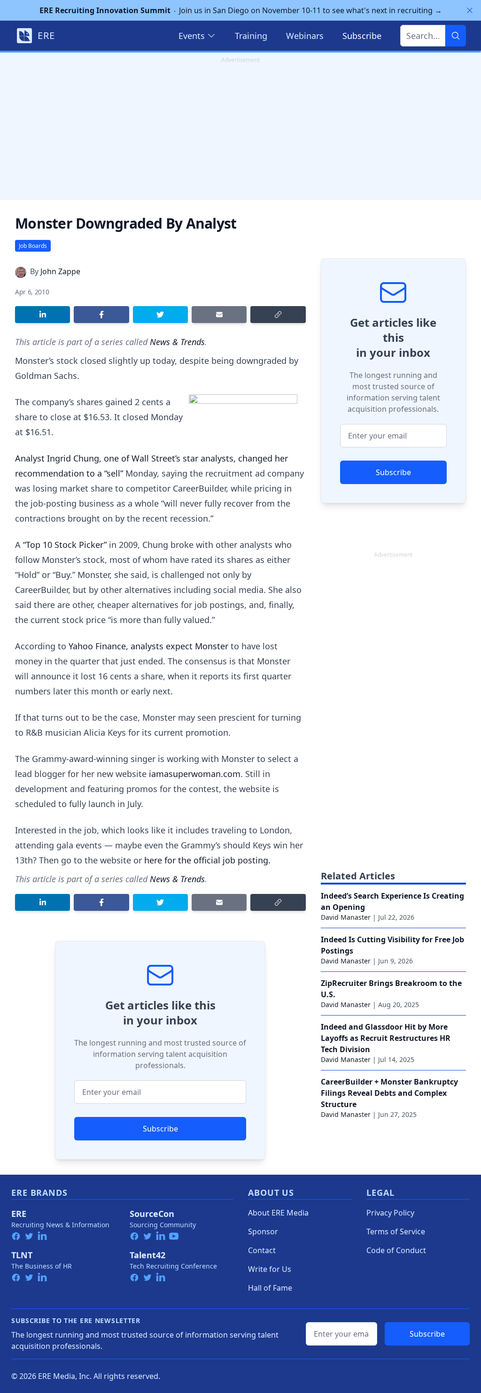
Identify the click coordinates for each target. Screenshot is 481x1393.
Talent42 (147, 1255)
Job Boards (33, 246)
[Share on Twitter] (160, 314)
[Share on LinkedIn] (42, 314)
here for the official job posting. (207, 860)
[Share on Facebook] (101, 314)
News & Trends (177, 341)
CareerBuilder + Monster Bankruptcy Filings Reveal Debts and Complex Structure (389, 1093)
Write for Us (269, 1269)
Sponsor (263, 1231)
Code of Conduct (396, 1250)
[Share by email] (219, 314)
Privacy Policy (390, 1213)
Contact (262, 1250)
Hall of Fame (270, 1288)
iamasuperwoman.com (194, 773)
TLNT (21, 1255)
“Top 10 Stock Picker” (65, 544)
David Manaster (346, 917)
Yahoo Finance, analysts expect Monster (148, 646)
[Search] (455, 35)
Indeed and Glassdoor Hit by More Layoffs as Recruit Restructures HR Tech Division (385, 1038)
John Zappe (60, 271)
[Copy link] (277, 314)
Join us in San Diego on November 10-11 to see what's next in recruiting (240, 10)
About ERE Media (278, 1213)
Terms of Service (395, 1231)
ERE (18, 1213)
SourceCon (152, 1213)
